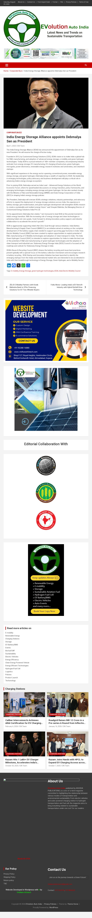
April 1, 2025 (11, 146)
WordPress (53, 907)
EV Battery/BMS (11, 645)
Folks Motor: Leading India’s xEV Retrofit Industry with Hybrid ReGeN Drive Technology (66, 287)
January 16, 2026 (55, 726)
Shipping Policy (9, 877)
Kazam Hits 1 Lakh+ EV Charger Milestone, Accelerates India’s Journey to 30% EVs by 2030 (21, 762)
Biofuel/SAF (10, 651)
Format (55, 2)
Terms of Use (83, 2)
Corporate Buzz (14, 133)
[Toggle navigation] (7, 65)
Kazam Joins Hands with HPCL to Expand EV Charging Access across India (67, 762)
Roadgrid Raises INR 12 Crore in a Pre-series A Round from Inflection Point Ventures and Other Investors (67, 723)
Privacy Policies (71, 2)
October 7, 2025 (55, 766)
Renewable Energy (12, 636)
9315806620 (70, 890)
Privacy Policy (9, 874)
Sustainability (10, 654)
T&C (5, 883)
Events (8, 648)
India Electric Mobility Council (69, 271)
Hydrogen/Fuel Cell (12, 669)
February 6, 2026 (11, 726)
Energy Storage (25, 271)
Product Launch (11, 678)
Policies (8, 675)
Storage (8, 642)
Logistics (9, 672)
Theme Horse (72, 904)
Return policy (9, 880)
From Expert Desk (44, 2)
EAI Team (21, 146)
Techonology (10, 681)
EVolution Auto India (34, 904)
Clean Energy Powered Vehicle (17, 663)
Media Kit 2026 (24, 859)
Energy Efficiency (12, 660)
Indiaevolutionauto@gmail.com (60, 884)
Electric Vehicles (11, 657)
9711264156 (60, 890)
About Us (21, 2)
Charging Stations (12, 639)
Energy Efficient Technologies (17, 666)
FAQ (61, 2)
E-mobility (15, 271)
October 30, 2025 (11, 766)
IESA (56, 271)
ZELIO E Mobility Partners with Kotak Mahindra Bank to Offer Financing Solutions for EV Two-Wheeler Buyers (24, 287)
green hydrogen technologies (43, 271)
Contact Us (31, 2)
